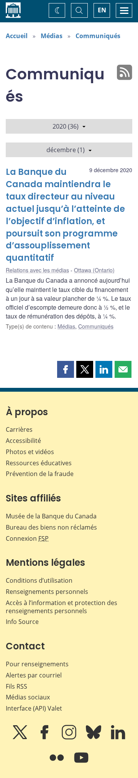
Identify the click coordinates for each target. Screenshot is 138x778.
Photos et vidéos (30, 452)
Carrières (19, 429)
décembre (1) (65, 150)
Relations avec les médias (37, 270)
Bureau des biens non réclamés (51, 527)
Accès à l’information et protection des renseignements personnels (61, 607)
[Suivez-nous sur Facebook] (45, 737)
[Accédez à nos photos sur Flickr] (57, 763)
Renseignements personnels (47, 591)
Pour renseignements (37, 664)
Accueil (17, 36)
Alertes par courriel (34, 675)
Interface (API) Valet (34, 708)
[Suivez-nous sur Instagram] (70, 737)
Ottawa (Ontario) (94, 270)
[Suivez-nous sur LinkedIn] (118, 737)
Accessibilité (23, 440)
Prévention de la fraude (40, 473)
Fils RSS (16, 686)
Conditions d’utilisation (39, 580)
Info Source (22, 621)
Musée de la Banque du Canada (51, 516)
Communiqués (98, 36)
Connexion (27, 538)
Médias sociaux (28, 697)
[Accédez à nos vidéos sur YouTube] (81, 763)
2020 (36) (66, 126)
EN (102, 10)
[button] (65, 369)
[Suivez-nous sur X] (20, 737)
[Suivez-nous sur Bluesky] (94, 737)
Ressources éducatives (39, 463)
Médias (51, 36)
